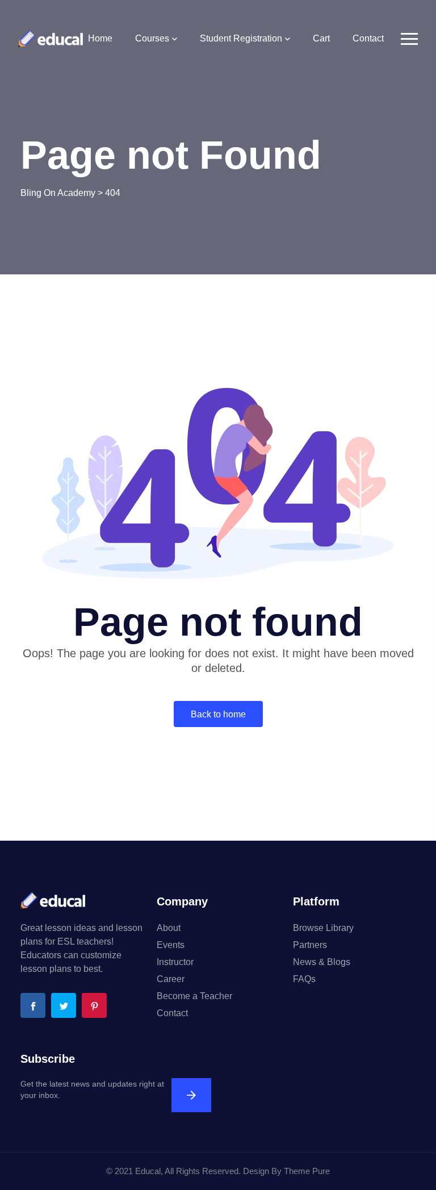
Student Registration (241, 38)
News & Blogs (321, 962)
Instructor (175, 962)
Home (100, 38)
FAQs (304, 979)
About (169, 928)
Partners (310, 945)
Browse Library (323, 928)
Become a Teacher (194, 996)
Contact (368, 38)
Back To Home (218, 714)
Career (171, 979)
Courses (152, 38)
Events (171, 945)
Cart (321, 38)
